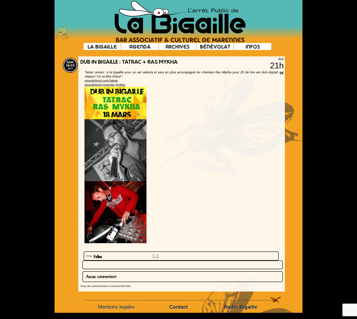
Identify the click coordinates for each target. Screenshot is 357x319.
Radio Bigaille (240, 307)
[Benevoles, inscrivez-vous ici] (62, 39)
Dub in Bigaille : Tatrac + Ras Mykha (129, 62)
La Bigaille (102, 46)
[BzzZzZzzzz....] (262, 11)
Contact (178, 307)
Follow (96, 256)
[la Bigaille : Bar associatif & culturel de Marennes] (174, 17)
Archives (177, 46)
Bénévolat (215, 46)
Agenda (140, 46)
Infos (253, 46)
